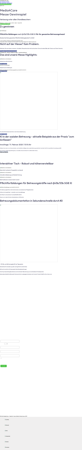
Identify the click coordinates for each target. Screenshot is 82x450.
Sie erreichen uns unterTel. (6, 2)
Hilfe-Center (2, 375)
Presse (1, 391)
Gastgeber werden (4, 385)
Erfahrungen (2, 387)
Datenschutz (2, 400)
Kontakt (1, 378)
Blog (1, 380)
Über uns (2, 377)
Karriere (1, 389)
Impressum (2, 398)
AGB (1, 396)
